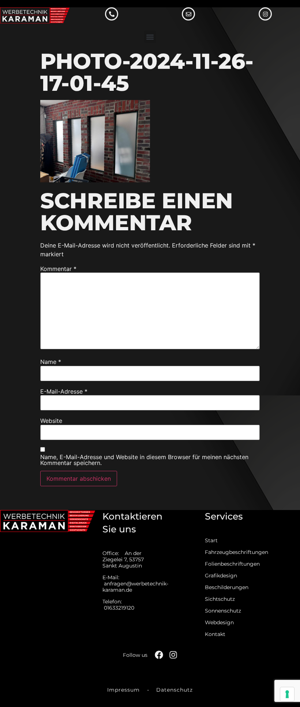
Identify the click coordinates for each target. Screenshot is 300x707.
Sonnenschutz (223, 611)
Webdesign (219, 622)
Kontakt (215, 634)
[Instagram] (173, 655)
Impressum (123, 689)
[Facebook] (159, 655)
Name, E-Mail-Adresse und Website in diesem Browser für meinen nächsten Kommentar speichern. (144, 460)
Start (211, 540)
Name (50, 362)
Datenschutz (174, 689)
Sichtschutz (220, 599)
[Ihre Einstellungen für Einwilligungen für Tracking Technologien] (287, 694)
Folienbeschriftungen (226, 564)
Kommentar (58, 269)
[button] (150, 37)
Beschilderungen (226, 587)
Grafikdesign (221, 576)
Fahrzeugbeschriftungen (226, 552)
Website (51, 421)
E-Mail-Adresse (63, 391)
